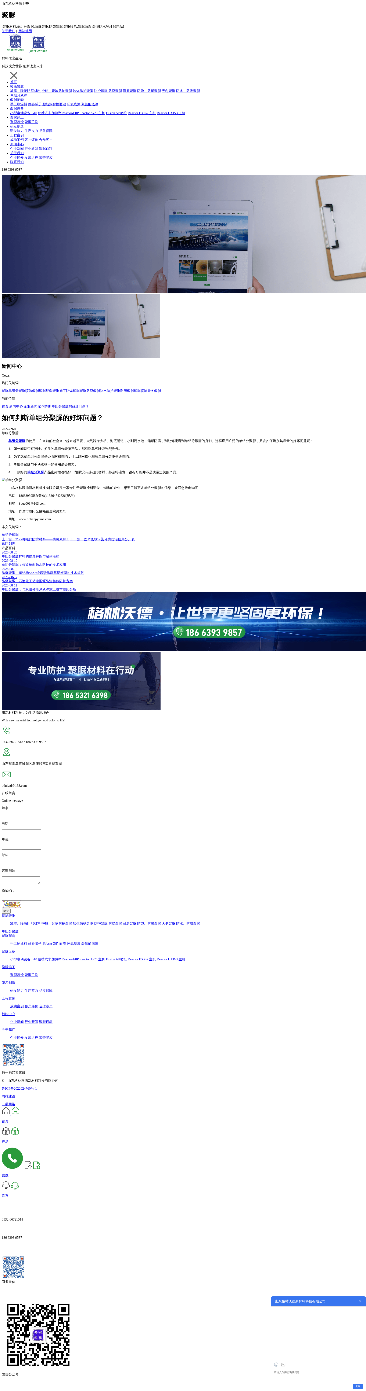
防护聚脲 (101, 91)
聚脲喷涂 (17, 122)
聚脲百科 (46, 148)
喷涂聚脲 (17, 86)
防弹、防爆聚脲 (149, 91)
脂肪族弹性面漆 (54, 104)
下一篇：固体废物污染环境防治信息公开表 (102, 539)
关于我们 (8, 31)
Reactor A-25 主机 (92, 113)
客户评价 (31, 139)
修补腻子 (35, 104)
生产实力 (31, 131)
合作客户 (46, 139)
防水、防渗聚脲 (188, 91)
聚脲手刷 (31, 122)
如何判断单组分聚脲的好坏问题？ (63, 406)
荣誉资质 (46, 157)
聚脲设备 (17, 108)
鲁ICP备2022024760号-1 (19, 1088)
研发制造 (17, 126)
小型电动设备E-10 (23, 113)
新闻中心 (17, 144)
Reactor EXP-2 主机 (142, 113)
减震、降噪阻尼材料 (25, 91)
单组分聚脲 (18, 95)
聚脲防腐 (86, 391)
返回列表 (8, 543)
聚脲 (5, 391)
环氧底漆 (73, 104)
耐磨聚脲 (129, 91)
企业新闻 (17, 148)
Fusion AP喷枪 (116, 113)
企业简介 (17, 157)
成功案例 (17, 139)
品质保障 (46, 131)
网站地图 (25, 31)
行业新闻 (31, 148)
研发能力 (17, 131)
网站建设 (8, 1096)
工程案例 (17, 135)
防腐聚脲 (115, 91)
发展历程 (31, 157)
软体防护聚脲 (83, 91)
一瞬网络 (8, 1104)
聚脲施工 (17, 117)
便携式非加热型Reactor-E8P (58, 113)
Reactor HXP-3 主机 (171, 113)
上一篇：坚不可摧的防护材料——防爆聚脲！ (35, 539)
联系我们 (17, 162)
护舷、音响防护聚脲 (57, 91)
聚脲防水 (100, 391)
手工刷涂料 (18, 104)
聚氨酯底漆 (89, 104)
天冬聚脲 (168, 91)
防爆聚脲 (73, 391)
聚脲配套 (17, 100)
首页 (13, 82)
